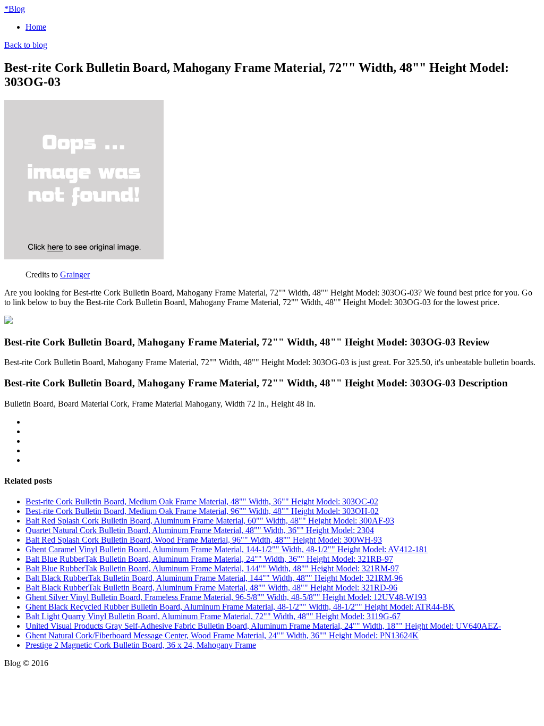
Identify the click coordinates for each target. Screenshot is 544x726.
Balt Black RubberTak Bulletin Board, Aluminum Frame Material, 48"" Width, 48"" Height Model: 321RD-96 (211, 587)
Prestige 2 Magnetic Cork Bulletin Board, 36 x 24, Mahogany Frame (141, 644)
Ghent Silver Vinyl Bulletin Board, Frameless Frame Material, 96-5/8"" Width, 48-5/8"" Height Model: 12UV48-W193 (226, 597)
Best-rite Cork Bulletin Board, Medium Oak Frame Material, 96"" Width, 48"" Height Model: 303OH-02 (202, 511)
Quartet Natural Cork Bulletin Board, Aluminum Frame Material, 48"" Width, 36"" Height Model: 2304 (200, 530)
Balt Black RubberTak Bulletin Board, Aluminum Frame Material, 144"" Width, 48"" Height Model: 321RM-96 (214, 578)
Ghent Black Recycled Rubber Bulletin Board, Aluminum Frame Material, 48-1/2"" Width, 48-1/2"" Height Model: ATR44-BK (240, 606)
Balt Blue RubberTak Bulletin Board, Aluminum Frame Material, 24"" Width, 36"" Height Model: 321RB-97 (209, 558)
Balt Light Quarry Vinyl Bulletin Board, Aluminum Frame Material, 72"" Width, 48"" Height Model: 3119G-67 (213, 616)
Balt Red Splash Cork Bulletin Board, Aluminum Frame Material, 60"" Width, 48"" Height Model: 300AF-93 (210, 520)
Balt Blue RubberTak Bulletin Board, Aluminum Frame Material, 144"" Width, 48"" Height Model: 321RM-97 (212, 568)
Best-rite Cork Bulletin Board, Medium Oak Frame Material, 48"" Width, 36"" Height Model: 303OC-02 (202, 501)
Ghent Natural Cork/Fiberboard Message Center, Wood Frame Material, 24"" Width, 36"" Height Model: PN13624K (222, 635)
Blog (14, 8)
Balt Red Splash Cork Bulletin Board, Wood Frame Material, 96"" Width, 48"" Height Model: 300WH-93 (204, 539)
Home (36, 26)
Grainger (75, 274)
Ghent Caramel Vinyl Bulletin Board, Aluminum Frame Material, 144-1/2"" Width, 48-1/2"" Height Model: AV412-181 (227, 549)
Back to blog (25, 44)
